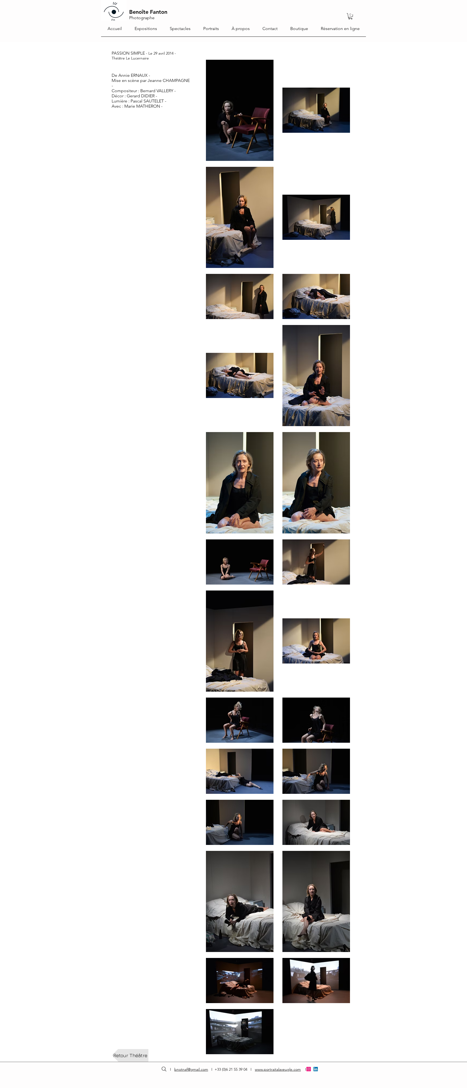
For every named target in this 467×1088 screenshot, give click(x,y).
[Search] (164, 1069)
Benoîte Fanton (148, 12)
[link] (350, 16)
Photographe (142, 17)
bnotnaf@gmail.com (191, 1069)
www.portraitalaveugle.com (278, 1069)
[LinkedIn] (315, 1069)
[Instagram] (308, 1069)
